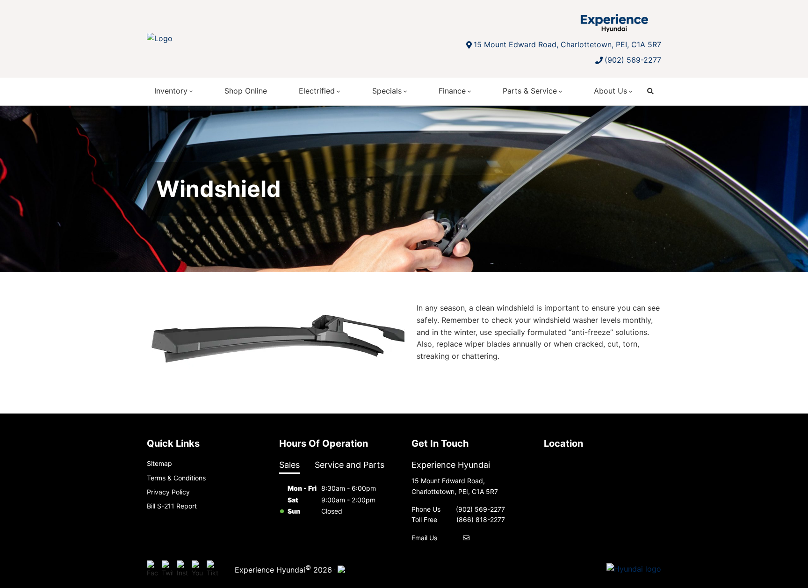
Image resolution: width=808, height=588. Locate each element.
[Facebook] (152, 569)
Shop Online (245, 90)
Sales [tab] (289, 465)
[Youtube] (197, 569)
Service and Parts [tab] (349, 465)
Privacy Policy (168, 492)
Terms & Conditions (176, 478)
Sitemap (159, 463)
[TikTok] (212, 569)
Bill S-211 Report (172, 506)
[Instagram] (182, 569)
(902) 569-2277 (633, 60)
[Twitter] (167, 569)
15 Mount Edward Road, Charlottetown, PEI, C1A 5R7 (567, 44)
